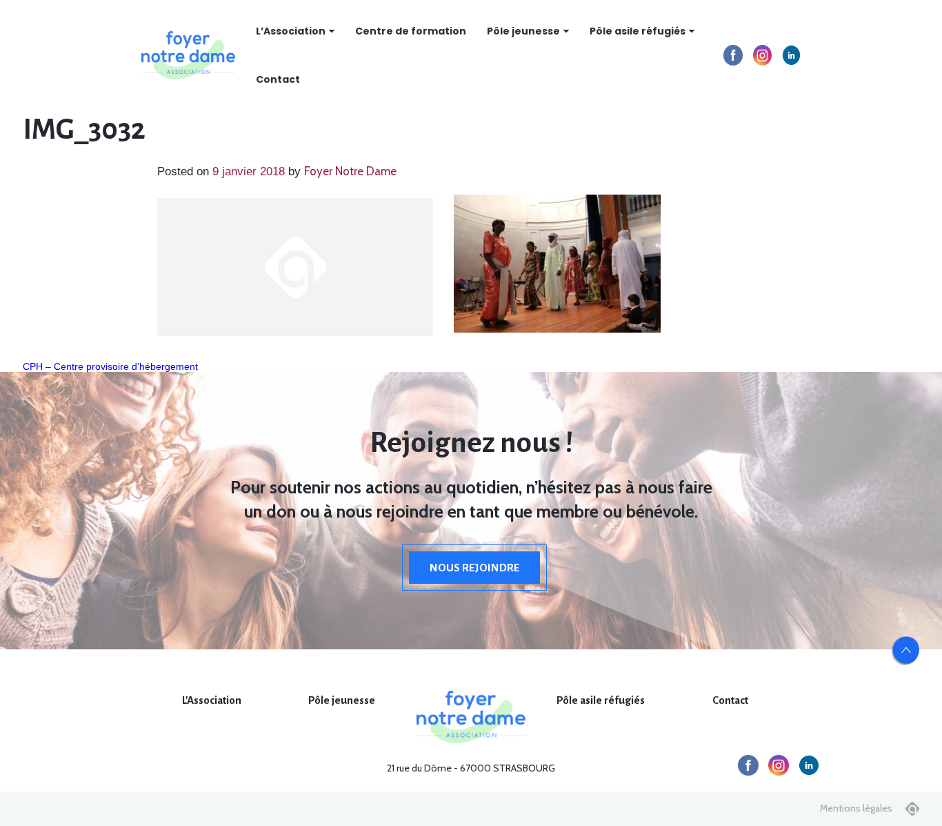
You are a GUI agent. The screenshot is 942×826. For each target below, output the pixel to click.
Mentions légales (856, 808)
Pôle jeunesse (523, 31)
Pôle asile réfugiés (637, 31)
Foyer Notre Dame (350, 171)
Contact (278, 79)
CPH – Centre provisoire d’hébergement (110, 366)
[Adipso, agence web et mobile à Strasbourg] (912, 809)
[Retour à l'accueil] (188, 55)
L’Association (290, 31)
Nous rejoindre (474, 567)
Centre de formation (410, 31)
